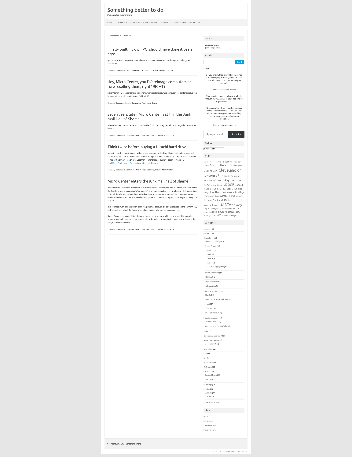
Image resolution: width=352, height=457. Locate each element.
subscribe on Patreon (227, 90)
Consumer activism (133, 135)
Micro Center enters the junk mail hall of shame (148, 181)
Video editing (210, 286)
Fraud (207, 304)
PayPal (215, 99)
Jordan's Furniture (213, 200)
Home (109, 22)
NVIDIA (170, 70)
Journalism (208, 349)
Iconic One (217, 451)
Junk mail (145, 135)
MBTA (226, 205)
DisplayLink (135, 70)
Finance (207, 331)
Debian (213, 185)
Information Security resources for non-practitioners (143, 22)
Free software (210, 246)
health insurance (220, 192)
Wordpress (242, 451)
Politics (206, 371)
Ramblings (208, 385)
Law (205, 358)
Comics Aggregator (216, 267)
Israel (232, 196)
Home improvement (211, 340)
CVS (208, 185)
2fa (205, 162)
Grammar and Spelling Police (216, 326)
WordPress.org (210, 430)
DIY (142, 70)
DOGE (229, 184)
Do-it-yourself (210, 344)
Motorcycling (209, 362)
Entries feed (208, 421)
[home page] (210, 48)
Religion (207, 389)
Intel (146, 70)
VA (220, 215)
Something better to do (135, 10)
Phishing (208, 277)
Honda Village (237, 192)
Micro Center (160, 70)
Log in (206, 416)
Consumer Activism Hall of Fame (218, 299)
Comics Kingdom (224, 180)
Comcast (226, 176)
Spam (209, 259)
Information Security (213, 196)
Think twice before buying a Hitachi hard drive (147, 147)
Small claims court (212, 313)
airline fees (213, 162)
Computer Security (123, 103)
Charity (208, 295)
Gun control (210, 379)
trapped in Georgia (218, 211)
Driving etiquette (211, 322)
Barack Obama (211, 375)
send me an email (235, 111)
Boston (227, 161)
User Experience (211, 282)
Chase (239, 166)
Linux (152, 70)
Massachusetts (212, 205)
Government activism (212, 336)
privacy (237, 205)
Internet (208, 250)
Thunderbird (227, 209)
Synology (217, 209)
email (209, 254)
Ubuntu (233, 212)
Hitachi (158, 170)
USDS (215, 215)
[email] (218, 48)
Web (209, 263)
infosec (226, 196)
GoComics (237, 188)
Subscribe (236, 134)
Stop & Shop (209, 209)
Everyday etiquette (211, 318)
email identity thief (218, 189)
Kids (205, 353)
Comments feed (210, 425)
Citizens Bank (211, 170)
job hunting (239, 196)
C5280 (233, 165)
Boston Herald (219, 165)
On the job (208, 367)
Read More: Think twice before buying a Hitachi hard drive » (133, 163)
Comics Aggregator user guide (187, 22)
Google (207, 192)
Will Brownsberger (229, 216)
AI (207, 162)
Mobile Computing (212, 273)
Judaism (208, 393)
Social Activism (209, 402)
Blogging (207, 229)
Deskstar (150, 170)
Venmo (222, 99)
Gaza (229, 189)
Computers (120, 70)
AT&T (220, 162)
